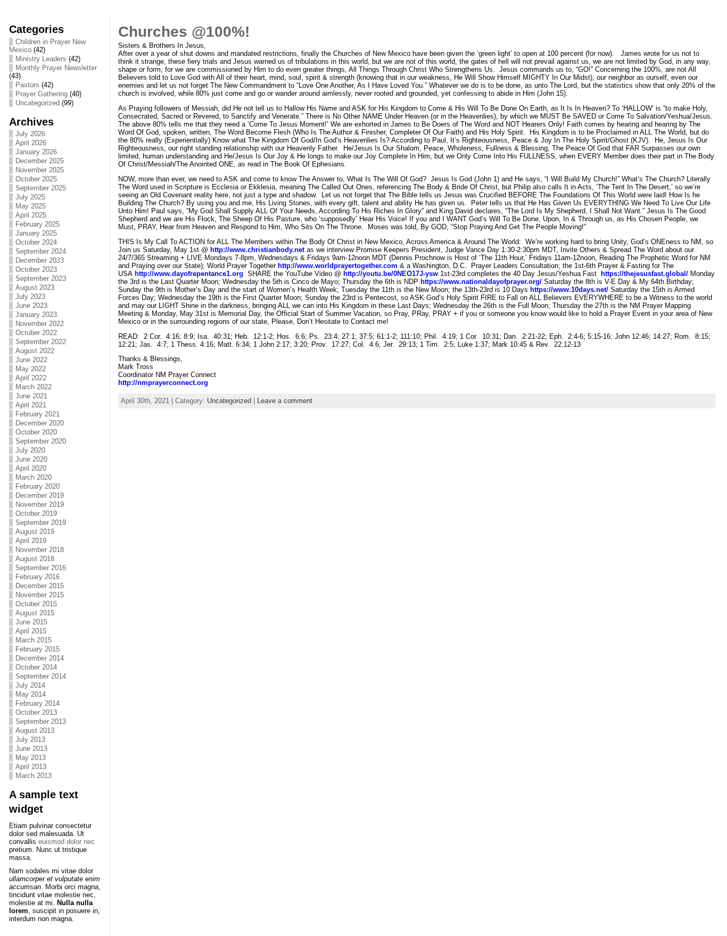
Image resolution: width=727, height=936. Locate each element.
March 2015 (33, 640)
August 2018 (34, 559)
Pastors (27, 85)
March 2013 (33, 776)
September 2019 (40, 522)
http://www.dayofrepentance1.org (189, 274)
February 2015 (37, 649)
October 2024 (36, 242)
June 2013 (31, 749)
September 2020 (40, 441)
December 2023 (39, 260)
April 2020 (30, 468)
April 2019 (30, 541)
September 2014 (40, 676)
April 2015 (30, 631)
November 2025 (39, 170)
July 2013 (30, 739)
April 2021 (30, 405)
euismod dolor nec (66, 842)
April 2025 (30, 215)
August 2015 (34, 613)
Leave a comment (284, 401)
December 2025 (39, 161)
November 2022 (39, 324)
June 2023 (31, 306)
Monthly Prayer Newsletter (56, 68)
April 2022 (30, 378)
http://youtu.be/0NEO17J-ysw (390, 274)
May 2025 (30, 206)
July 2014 (30, 685)
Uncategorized (37, 103)
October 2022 (36, 333)
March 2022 (33, 387)
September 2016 (40, 568)
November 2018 (39, 550)
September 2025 (40, 188)
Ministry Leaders (41, 59)
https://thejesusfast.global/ (644, 274)
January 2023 (36, 315)
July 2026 (30, 134)
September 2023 (40, 278)
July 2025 (30, 197)
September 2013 (40, 721)
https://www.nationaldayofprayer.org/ (481, 282)
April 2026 (30, 143)
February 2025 (37, 224)
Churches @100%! (184, 31)
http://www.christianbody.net (257, 250)
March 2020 (33, 477)
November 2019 (39, 504)
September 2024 (40, 251)
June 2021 (31, 396)
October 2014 (36, 667)
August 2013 (34, 730)
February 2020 (37, 486)
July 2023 (30, 296)
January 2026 (36, 152)
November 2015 (39, 595)
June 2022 (31, 360)
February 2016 (37, 577)
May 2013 (30, 758)
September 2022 (40, 342)
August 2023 (34, 287)
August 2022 (34, 351)
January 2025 (36, 233)
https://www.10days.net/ (569, 290)
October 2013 (36, 712)
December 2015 (39, 586)
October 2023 (36, 269)
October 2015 (36, 604)
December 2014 (39, 658)
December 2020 (39, 423)
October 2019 (36, 513)
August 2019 (34, 532)
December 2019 (39, 495)
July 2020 (30, 450)
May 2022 (30, 369)
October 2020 (36, 432)
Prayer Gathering (41, 94)
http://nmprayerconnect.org (163, 383)
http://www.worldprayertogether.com (338, 266)
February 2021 (37, 414)
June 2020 (31, 459)
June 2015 (31, 622)
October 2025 (36, 179)
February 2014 (37, 703)
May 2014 (30, 694)
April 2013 (30, 767)
